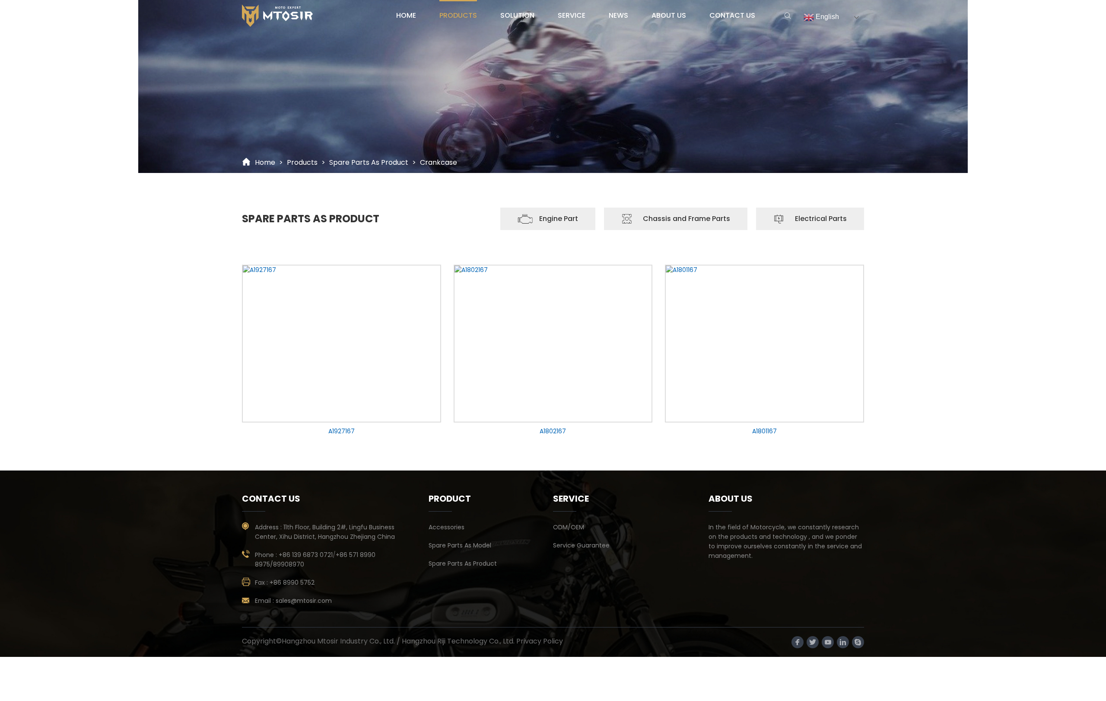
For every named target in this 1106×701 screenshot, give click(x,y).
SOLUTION (517, 15)
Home (265, 162)
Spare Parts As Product (368, 162)
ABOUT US (669, 15)
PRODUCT (450, 499)
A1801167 (764, 431)
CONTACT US (732, 15)
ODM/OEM (568, 527)
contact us (271, 499)
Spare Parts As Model (460, 545)
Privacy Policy (539, 641)
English (826, 16)
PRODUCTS (458, 15)
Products (302, 162)
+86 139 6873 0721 (306, 555)
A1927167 (341, 431)
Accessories (446, 527)
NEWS (618, 15)
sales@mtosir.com (304, 600)
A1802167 (553, 431)
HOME (406, 15)
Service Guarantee (581, 545)
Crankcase (438, 162)
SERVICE (571, 15)
